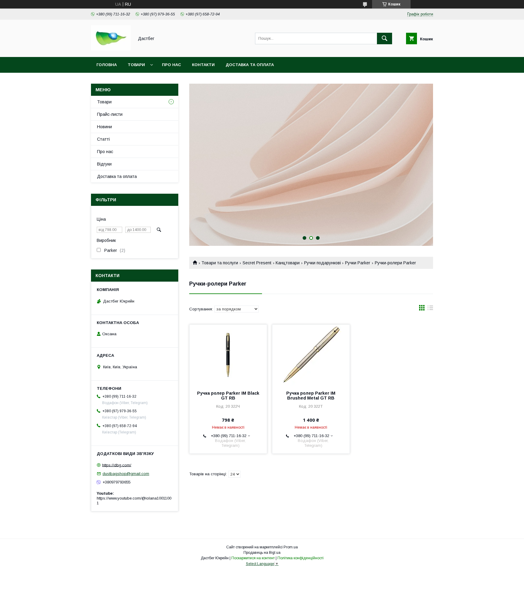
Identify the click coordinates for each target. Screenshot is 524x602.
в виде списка (430, 309)
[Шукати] (384, 38)
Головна (106, 64)
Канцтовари (288, 262)
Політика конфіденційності (300, 558)
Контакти (203, 64)
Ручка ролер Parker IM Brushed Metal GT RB (310, 395)
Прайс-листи (110, 114)
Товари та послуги (219, 262)
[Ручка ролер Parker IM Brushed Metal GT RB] (311, 355)
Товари (136, 64)
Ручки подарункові (322, 262)
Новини (104, 126)
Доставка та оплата (250, 64)
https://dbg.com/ (116, 465)
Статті (103, 139)
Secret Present (257, 262)
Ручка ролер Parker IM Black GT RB (228, 395)
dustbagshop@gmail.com (125, 473)
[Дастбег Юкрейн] (111, 49)
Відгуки (104, 164)
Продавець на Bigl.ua (262, 552)
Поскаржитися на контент (253, 558)
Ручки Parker (357, 262)
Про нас (171, 64)
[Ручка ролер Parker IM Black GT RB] (228, 355)
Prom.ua (291, 547)
